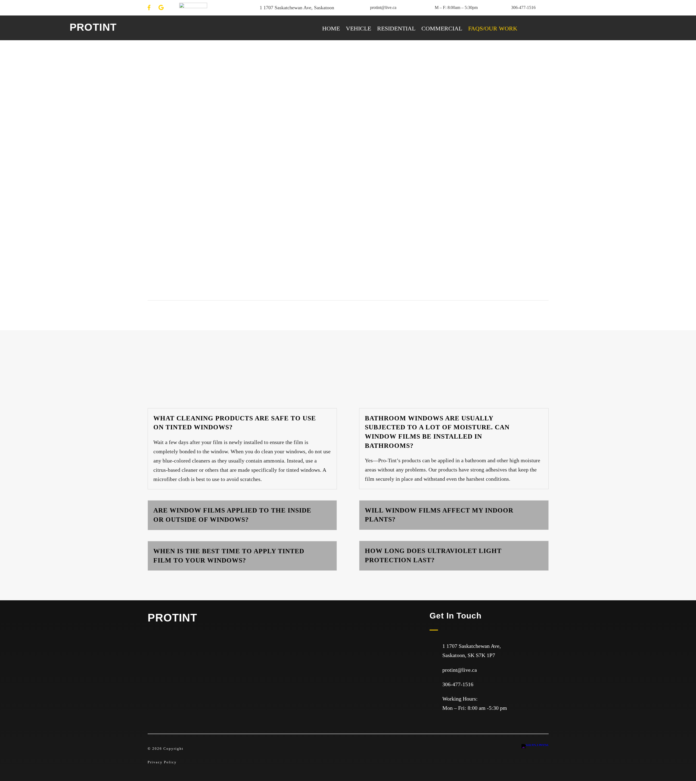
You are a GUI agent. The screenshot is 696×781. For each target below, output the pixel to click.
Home (331, 29)
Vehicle (358, 29)
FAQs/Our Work (492, 29)
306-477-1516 (523, 7)
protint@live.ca (383, 7)
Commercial (441, 29)
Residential (396, 29)
